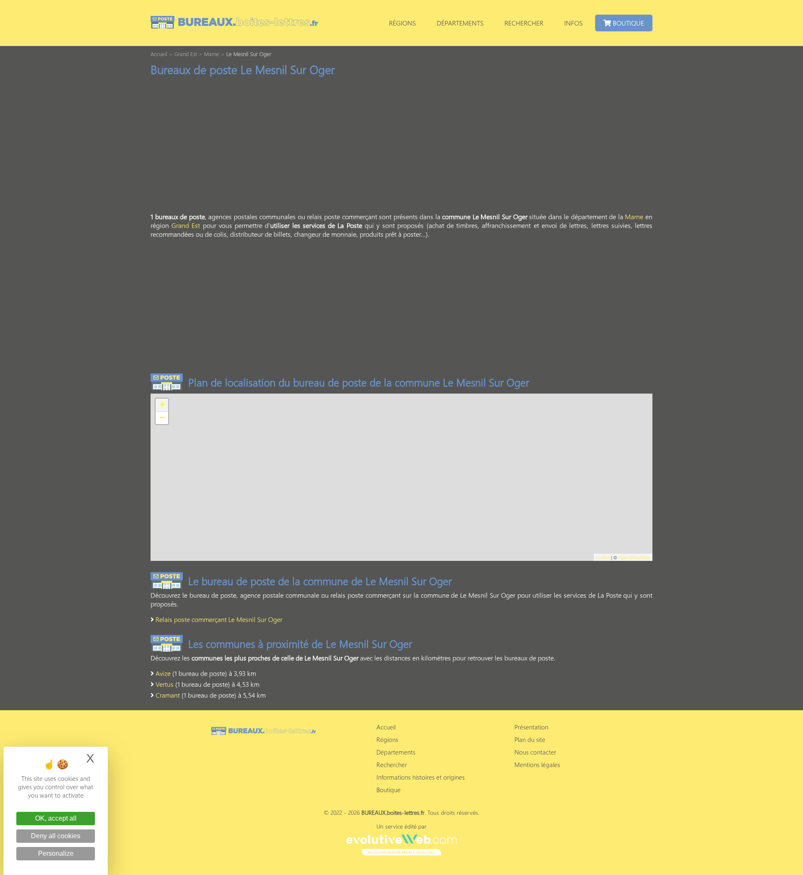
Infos (573, 22)
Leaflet (603, 557)
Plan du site (529, 739)
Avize (163, 673)
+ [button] (162, 404)
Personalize (56, 853)
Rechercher (523, 22)
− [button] (162, 417)
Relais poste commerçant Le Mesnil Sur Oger (219, 619)
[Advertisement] (401, 146)
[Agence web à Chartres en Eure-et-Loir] (401, 843)
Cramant (168, 695)
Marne (634, 216)
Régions (402, 22)
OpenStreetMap (634, 557)
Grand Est (185, 225)
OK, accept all (56, 818)
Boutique (627, 22)
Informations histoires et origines (420, 777)
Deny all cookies (55, 835)
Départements (460, 22)
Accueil (386, 727)
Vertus (165, 684)
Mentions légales (537, 764)
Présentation (531, 727)
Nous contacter (535, 752)
